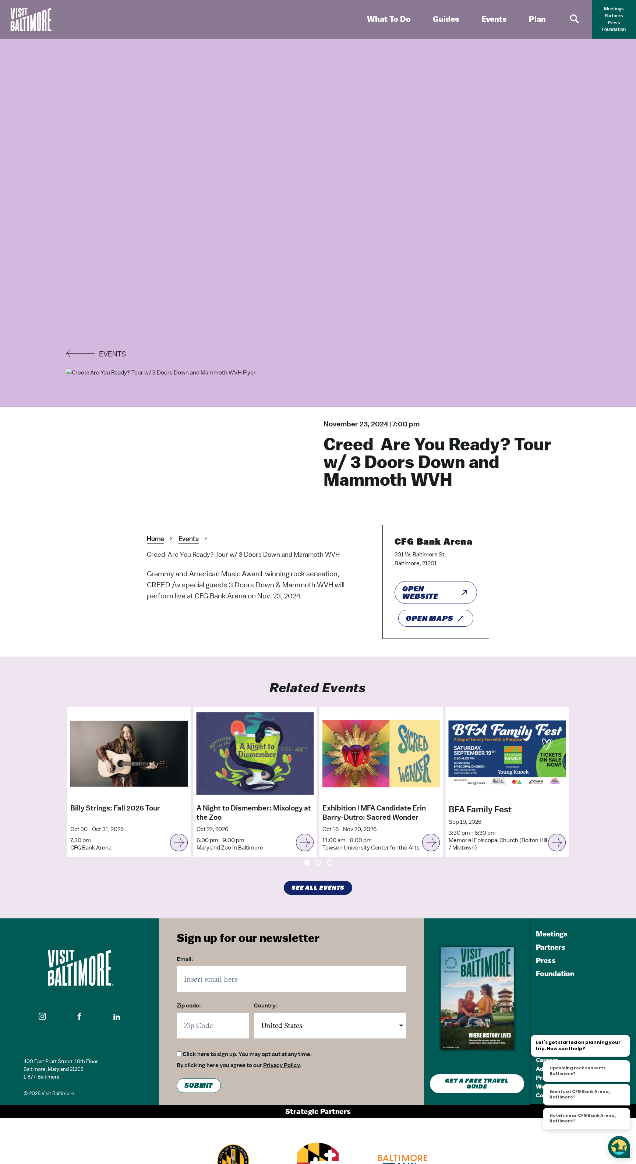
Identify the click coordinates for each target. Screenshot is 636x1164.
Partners (614, 16)
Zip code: (189, 1005)
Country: (265, 1005)
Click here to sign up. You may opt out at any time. (247, 1054)
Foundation (614, 29)
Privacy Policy (281, 1065)
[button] (42, 1016)
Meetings (614, 9)
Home (155, 538)
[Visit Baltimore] (79, 967)
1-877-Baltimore (42, 1076)
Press (614, 23)
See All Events (318, 888)
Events (189, 538)
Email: (185, 959)
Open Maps (429, 618)
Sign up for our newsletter (248, 938)
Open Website (420, 592)
